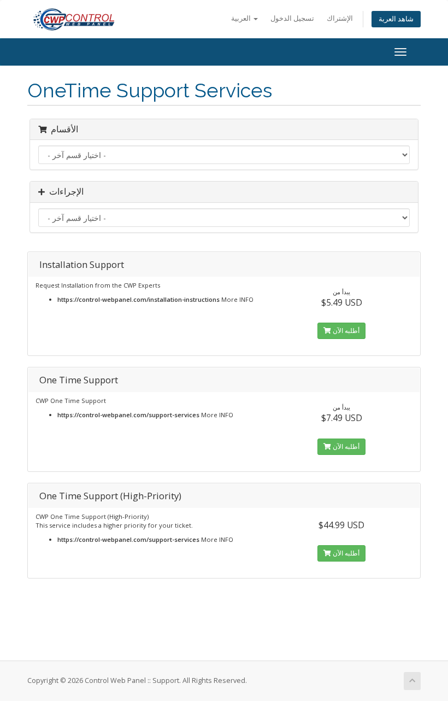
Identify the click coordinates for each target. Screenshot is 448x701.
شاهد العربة (396, 19)
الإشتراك (340, 18)
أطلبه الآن (345, 330)
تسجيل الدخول (292, 18)
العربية (241, 18)
